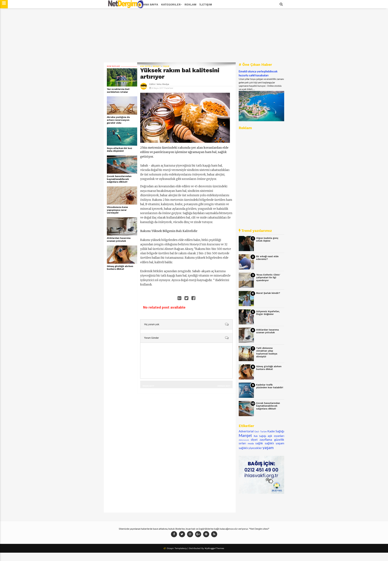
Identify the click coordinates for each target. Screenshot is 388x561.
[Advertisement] (194, 35)
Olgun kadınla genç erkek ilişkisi (267, 239)
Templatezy (180, 548)
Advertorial (246, 431)
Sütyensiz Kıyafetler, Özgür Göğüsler (268, 313)
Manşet (157, 66)
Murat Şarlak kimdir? (268, 293)
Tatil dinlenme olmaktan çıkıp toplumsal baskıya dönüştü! (266, 352)
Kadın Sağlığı (275, 431)
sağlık (259, 443)
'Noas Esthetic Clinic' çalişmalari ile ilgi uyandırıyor (268, 277)
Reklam (190, 4)
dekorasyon (244, 440)
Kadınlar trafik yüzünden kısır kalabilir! (269, 386)
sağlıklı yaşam (274, 443)
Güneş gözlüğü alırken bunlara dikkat (120, 267)
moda (251, 443)
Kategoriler (171, 4)
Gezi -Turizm (260, 431)
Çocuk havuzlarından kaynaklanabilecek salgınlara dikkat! (119, 179)
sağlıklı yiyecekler (250, 448)
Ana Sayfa (150, 4)
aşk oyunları (276, 435)
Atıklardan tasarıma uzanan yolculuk (118, 239)
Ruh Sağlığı (260, 435)
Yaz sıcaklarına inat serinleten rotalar (118, 90)
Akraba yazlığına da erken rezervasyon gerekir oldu (118, 120)
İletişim (205, 4)
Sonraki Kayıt (223, 386)
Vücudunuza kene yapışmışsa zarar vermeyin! (117, 210)
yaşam (166, 66)
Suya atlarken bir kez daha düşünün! (119, 149)
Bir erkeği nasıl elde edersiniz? (267, 258)
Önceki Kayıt (148, 386)
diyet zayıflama (261, 439)
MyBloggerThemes (214, 548)
